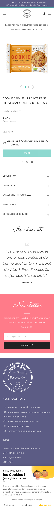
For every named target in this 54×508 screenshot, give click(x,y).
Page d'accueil (12, 25)
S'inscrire (25, 345)
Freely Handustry (11, 111)
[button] (25, 87)
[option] (27, 58)
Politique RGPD (12, 457)
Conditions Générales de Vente (21, 448)
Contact (8, 462)
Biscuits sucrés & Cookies (34, 25)
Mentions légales (13, 453)
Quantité (8, 131)
